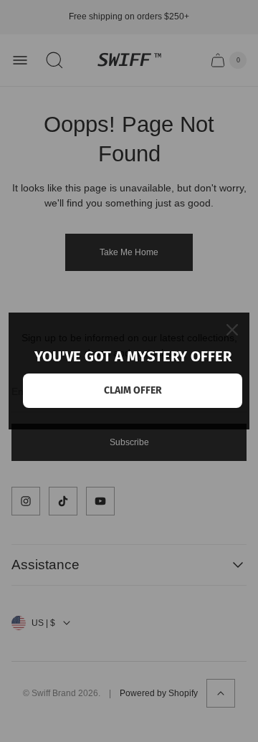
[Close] (232, 330)
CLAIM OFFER (133, 390)
